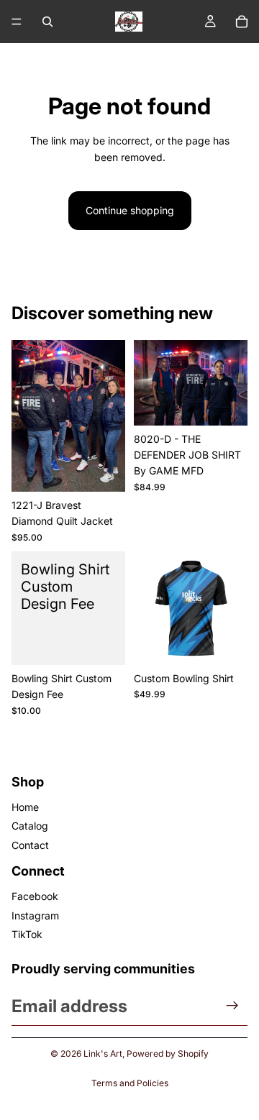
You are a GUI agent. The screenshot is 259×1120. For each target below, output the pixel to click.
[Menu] (16, 21)
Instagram (35, 915)
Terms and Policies (129, 1083)
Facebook (35, 896)
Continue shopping (130, 210)
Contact (30, 845)
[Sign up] (232, 1006)
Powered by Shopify (168, 1053)
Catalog (30, 826)
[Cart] (242, 21)
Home (25, 807)
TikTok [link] (27, 934)
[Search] (47, 21)
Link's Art (102, 1053)
